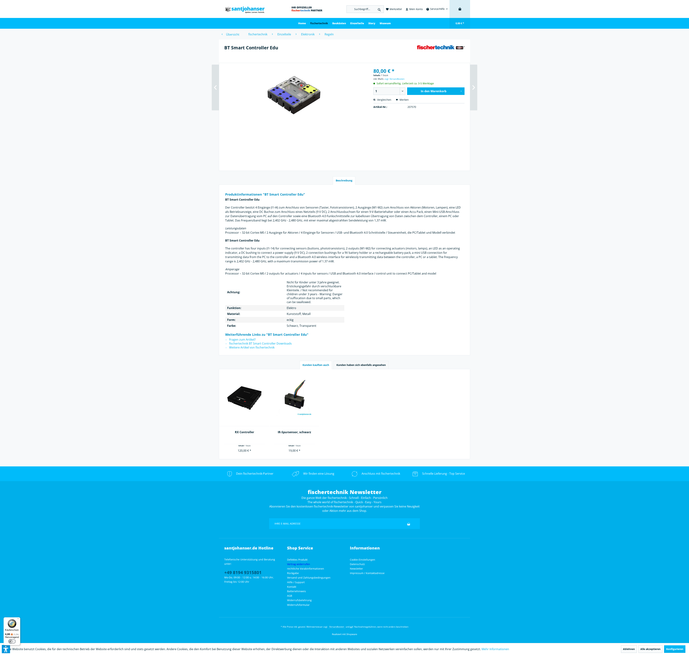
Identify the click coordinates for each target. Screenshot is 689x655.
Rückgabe (293, 573)
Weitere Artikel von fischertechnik (251, 347)
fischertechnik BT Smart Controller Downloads (260, 343)
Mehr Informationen (495, 649)
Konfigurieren (674, 649)
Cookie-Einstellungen (362, 559)
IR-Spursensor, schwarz (294, 432)
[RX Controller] (244, 398)
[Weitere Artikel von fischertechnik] (441, 51)
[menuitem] (436, 9)
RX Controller (244, 432)
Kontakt (291, 586)
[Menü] (18, 619)
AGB (289, 595)
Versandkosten (336, 626)
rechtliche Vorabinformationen (305, 568)
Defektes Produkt (297, 559)
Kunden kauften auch (316, 365)
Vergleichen (383, 99)
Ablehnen (629, 649)
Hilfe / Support (296, 582)
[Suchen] (379, 9)
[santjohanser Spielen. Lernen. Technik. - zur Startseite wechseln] (243, 9)
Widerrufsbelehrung (299, 600)
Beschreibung (344, 180)
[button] (6, 649)
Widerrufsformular (298, 605)
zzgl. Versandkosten (394, 78)
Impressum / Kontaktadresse (367, 573)
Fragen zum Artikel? (242, 339)
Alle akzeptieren (650, 649)
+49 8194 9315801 (243, 572)
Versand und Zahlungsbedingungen (309, 577)
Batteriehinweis (296, 591)
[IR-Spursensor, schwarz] (294, 398)
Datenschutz (357, 564)
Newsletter (356, 568)
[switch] (12, 641)
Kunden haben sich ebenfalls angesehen (361, 365)
